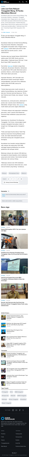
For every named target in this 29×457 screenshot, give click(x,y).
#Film (11, 391)
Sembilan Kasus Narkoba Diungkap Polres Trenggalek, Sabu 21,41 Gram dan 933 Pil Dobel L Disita (14, 254)
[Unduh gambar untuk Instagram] (21, 179)
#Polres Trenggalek (13, 399)
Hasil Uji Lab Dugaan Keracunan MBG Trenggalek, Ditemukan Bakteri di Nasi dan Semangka (12, 279)
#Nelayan (4, 173)
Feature (3, 440)
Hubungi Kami (19, 436)
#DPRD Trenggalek (21, 395)
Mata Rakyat (4, 446)
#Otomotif (13, 395)
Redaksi (17, 440)
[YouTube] (16, 410)
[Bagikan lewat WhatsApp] (8, 179)
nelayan (6, 48)
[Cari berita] (19, 1)
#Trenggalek (5, 391)
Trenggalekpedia (5, 443)
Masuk (3, 194)
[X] (23, 410)
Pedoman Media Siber (21, 446)
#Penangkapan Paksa (14, 173)
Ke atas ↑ (14, 453)
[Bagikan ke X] (15, 179)
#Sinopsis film (5, 395)
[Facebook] (20, 410)
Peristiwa (3, 6)
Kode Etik (18, 443)
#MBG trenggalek (19, 391)
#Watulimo (24, 173)
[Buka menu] (26, 1)
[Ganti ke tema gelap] (22, 1)
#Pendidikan (23, 399)
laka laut (10, 66)
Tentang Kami (19, 433)
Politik (2, 436)
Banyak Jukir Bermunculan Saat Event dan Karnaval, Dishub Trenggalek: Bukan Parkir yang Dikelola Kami (14, 304)
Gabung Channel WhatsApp (12, 182)
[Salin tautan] (18, 179)
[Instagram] (13, 410)
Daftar (3, 196)
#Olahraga (4, 399)
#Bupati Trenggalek (6, 403)
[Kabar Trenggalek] (5, 1)
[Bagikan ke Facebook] (11, 179)
